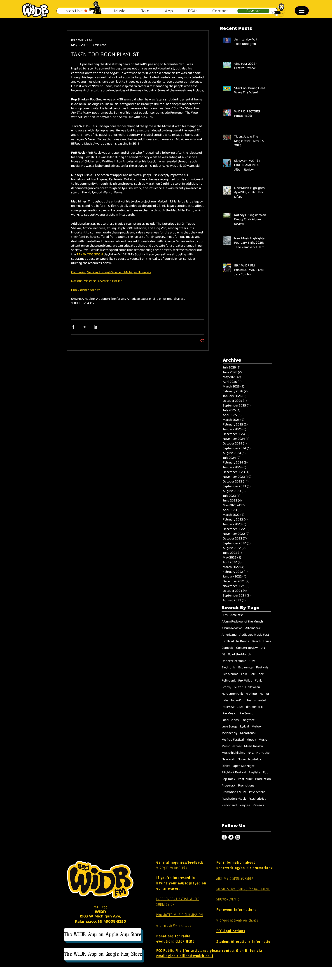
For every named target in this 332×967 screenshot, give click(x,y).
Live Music (229, 713)
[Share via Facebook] (73, 327)
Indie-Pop (237, 700)
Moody (251, 739)
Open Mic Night (244, 765)
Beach (256, 641)
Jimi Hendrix (254, 706)
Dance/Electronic (234, 661)
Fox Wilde (245, 680)
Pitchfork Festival (234, 772)
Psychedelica (257, 798)
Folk (244, 674)
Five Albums (230, 674)
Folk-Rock (257, 674)
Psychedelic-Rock (234, 798)
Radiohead (229, 805)
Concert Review (247, 647)
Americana (229, 634)
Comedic (228, 647)
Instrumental (256, 700)
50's (225, 615)
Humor (264, 693)
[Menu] (302, 10)
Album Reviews (232, 628)
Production (263, 779)
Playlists (254, 772)
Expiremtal (245, 667)
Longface (248, 720)
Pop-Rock (228, 779)
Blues (267, 641)
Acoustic (236, 615)
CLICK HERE (184, 941)
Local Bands (230, 720)
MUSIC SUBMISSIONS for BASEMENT (243, 888)
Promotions (246, 785)
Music (263, 739)
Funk (258, 680)
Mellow (257, 726)
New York (228, 759)
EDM (252, 661)
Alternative (253, 628)
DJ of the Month (239, 654)
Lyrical (244, 726)
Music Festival (231, 746)
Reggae (244, 805)
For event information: (236, 909)
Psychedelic (257, 792)
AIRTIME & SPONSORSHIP (234, 878)
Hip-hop (251, 693)
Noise (241, 759)
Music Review (253, 746)
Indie (225, 700)
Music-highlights (233, 752)
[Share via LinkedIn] (95, 327)
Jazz (240, 706)
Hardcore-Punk (232, 693)
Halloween (252, 687)
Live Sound (245, 713)
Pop (265, 772)
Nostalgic (255, 759)
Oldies (226, 765)
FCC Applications (230, 930)
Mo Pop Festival (233, 739)
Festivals (262, 667)
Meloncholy (229, 733)
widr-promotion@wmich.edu (237, 920)
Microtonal (247, 733)
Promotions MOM (234, 792)
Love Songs (229, 726)
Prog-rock (228, 785)
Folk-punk (229, 680)
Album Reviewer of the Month (242, 621)
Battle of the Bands (235, 641)
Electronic (229, 667)
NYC (251, 752)
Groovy (226, 687)
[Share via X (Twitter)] (84, 327)
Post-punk (245, 779)
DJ (223, 654)
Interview (228, 706)
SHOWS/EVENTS (228, 899)
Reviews (258, 805)
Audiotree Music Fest (254, 634)
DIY (262, 647)
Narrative (262, 752)
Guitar (238, 687)
